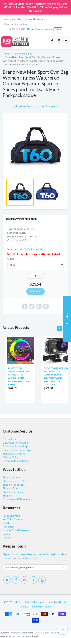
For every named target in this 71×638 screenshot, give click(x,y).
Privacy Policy (10, 457)
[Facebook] (15, 580)
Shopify (42, 602)
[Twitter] (7, 580)
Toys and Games (22, 53)
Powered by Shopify (41, 606)
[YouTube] (42, 580)
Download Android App (15, 24)
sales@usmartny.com (41, 29)
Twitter (7, 522)
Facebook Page (11, 515)
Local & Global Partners (16, 530)
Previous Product (25, 106)
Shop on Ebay (10, 488)
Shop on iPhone (12, 477)
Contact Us (9, 439)
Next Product (48, 106)
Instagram (8, 526)
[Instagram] (33, 580)
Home (6, 19)
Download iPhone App (34, 19)
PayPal (6, 533)
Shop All (7, 495)
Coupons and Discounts (16, 499)
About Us (16, 19)
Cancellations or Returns (17, 449)
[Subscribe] (63, 567)
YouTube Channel (13, 519)
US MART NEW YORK (30, 249)
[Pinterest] (24, 580)
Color (10, 258)
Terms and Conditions (15, 460)
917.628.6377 (18, 29)
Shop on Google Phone (16, 480)
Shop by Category (13, 491)
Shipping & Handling (14, 453)
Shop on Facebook (13, 484)
